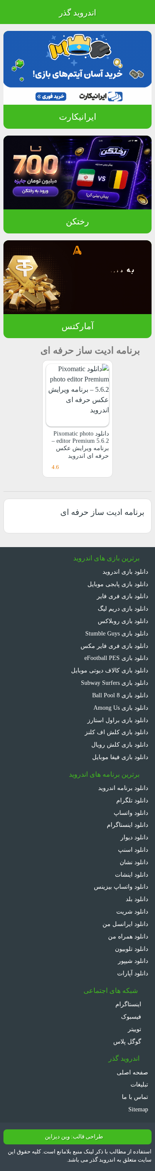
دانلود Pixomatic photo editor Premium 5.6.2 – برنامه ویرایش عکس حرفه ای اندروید (80, 444)
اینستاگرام (129, 1004)
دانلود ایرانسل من (125, 923)
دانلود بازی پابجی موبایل (117, 584)
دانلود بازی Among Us (120, 707)
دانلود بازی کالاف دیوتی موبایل (109, 670)
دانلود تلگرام (132, 800)
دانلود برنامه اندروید (123, 787)
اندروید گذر (77, 12)
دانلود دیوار (134, 837)
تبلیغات (139, 1084)
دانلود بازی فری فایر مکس (114, 645)
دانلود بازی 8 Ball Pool (120, 695)
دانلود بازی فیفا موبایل (120, 756)
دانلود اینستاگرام (127, 824)
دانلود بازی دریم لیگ (123, 608)
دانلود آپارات (132, 973)
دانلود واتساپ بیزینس (121, 886)
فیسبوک (132, 1016)
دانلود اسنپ (133, 849)
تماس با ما (135, 1096)
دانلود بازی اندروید (125, 571)
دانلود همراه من (128, 936)
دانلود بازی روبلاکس (123, 620)
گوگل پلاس (128, 1041)
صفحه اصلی (132, 1072)
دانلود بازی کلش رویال (119, 744)
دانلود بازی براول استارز (117, 720)
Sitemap (138, 1109)
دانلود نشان (134, 862)
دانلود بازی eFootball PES (116, 657)
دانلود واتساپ (131, 812)
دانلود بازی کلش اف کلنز (116, 732)
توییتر (135, 1029)
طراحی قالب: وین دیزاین (74, 1137)
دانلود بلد (137, 899)
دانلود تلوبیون (131, 948)
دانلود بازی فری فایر (122, 596)
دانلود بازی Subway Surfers (114, 682)
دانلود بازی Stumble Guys (116, 633)
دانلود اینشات (131, 874)
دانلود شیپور (133, 960)
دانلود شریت (132, 911)
